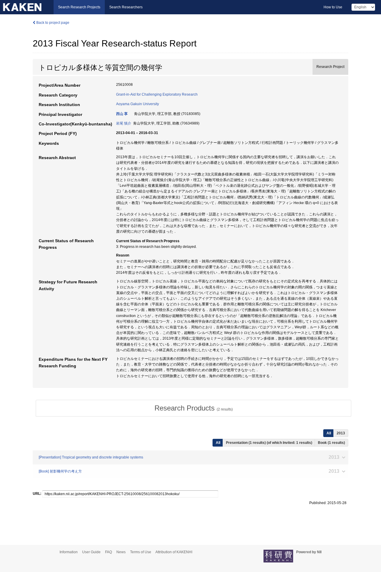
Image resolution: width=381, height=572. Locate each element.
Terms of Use (140, 552)
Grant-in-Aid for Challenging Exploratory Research (157, 94)
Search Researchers (126, 7)
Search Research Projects (79, 7)
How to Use (333, 7)
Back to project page (52, 23)
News (121, 552)
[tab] (193, 408)
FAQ (108, 552)
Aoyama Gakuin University (137, 104)
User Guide (91, 552)
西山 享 (122, 114)
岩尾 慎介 (123, 123)
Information (69, 552)
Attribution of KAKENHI (173, 552)
